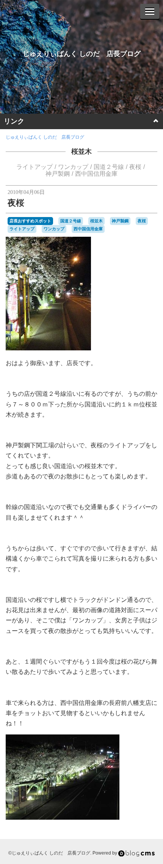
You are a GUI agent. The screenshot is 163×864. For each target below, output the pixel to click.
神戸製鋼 (57, 173)
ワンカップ (73, 167)
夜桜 (135, 167)
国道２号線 (109, 167)
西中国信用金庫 (96, 173)
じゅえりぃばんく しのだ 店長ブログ (82, 54)
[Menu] (149, 11)
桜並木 (81, 151)
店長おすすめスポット (30, 221)
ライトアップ (34, 167)
